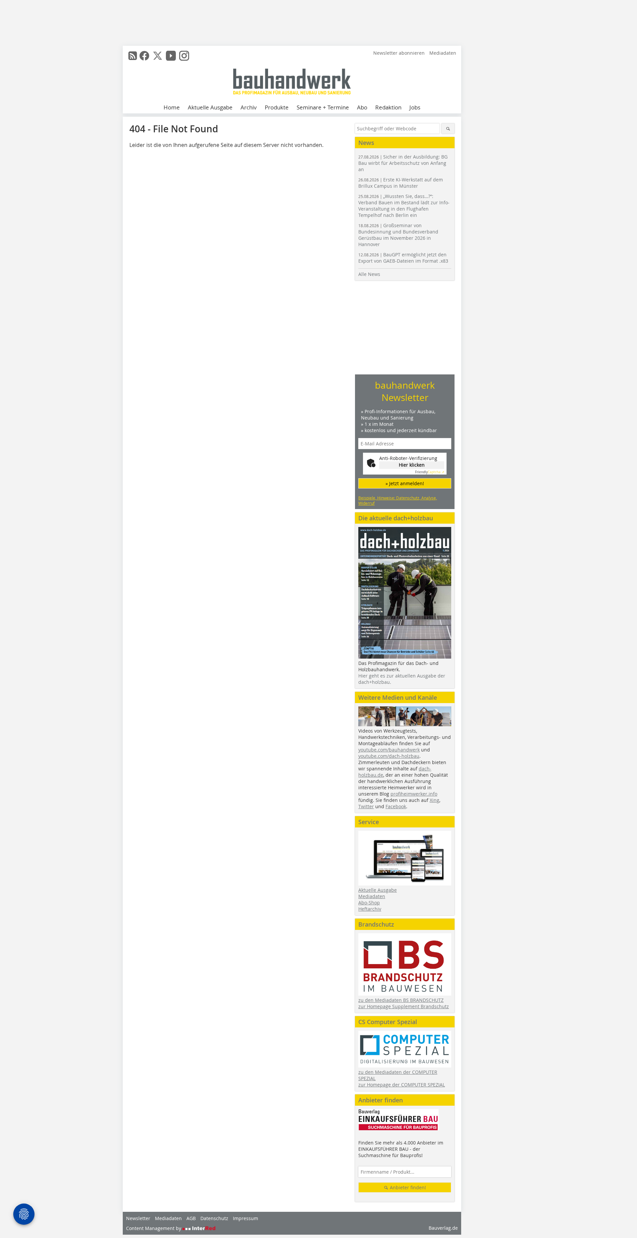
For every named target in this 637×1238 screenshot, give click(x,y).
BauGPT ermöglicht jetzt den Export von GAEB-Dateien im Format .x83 (403, 257)
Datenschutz (214, 1218)
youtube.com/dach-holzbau (388, 756)
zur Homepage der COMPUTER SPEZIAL (401, 1084)
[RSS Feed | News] (133, 55)
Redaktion (388, 107)
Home (172, 107)
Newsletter (138, 1218)
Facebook (396, 806)
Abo (362, 107)
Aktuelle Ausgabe (210, 107)
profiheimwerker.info (413, 794)
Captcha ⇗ (429, 472)
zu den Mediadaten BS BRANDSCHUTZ (401, 1000)
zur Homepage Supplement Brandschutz (403, 1006)
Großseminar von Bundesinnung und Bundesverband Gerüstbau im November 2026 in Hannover (398, 234)
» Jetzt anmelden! (405, 483)
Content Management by (154, 1228)
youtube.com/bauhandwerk (389, 750)
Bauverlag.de (443, 1228)
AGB (191, 1218)
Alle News (369, 274)
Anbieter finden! (407, 1187)
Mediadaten (442, 53)
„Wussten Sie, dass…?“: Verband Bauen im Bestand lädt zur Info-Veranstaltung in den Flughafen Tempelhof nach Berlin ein (404, 205)
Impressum (245, 1218)
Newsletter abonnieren (399, 53)
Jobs (414, 107)
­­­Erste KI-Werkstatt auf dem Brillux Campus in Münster (400, 182)
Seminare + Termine (323, 107)
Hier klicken (412, 465)
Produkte (277, 107)
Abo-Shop (369, 902)
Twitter (366, 806)
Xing (434, 800)
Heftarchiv (369, 909)
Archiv (249, 107)
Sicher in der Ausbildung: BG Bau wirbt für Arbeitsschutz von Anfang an (403, 163)
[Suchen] (448, 128)
